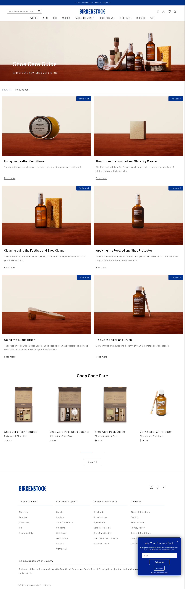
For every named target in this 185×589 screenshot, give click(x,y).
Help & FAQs (62, 538)
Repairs (60, 543)
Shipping (60, 527)
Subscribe (159, 562)
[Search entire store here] (39, 11)
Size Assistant (101, 517)
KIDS (55, 18)
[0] (169, 11)
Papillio (134, 517)
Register (60, 517)
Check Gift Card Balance (106, 538)
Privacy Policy (138, 527)
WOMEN (34, 18)
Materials (23, 512)
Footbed (23, 517)
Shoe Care (24, 522)
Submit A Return (64, 522)
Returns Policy (138, 522)
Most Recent (22, 89)
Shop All (92, 462)
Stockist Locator (102, 543)
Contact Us (62, 548)
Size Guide (99, 512)
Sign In (59, 512)
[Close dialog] (177, 541)
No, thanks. (159, 568)
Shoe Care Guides (102, 533)
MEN (45, 18)
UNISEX (66, 18)
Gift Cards (61, 533)
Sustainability (26, 533)
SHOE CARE (126, 18)
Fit (20, 527)
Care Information (102, 527)
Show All (7, 89)
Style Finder (100, 522)
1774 (152, 18)
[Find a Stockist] (158, 11)
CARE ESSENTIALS (84, 18)
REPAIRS (140, 18)
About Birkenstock (140, 512)
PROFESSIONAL (107, 18)
